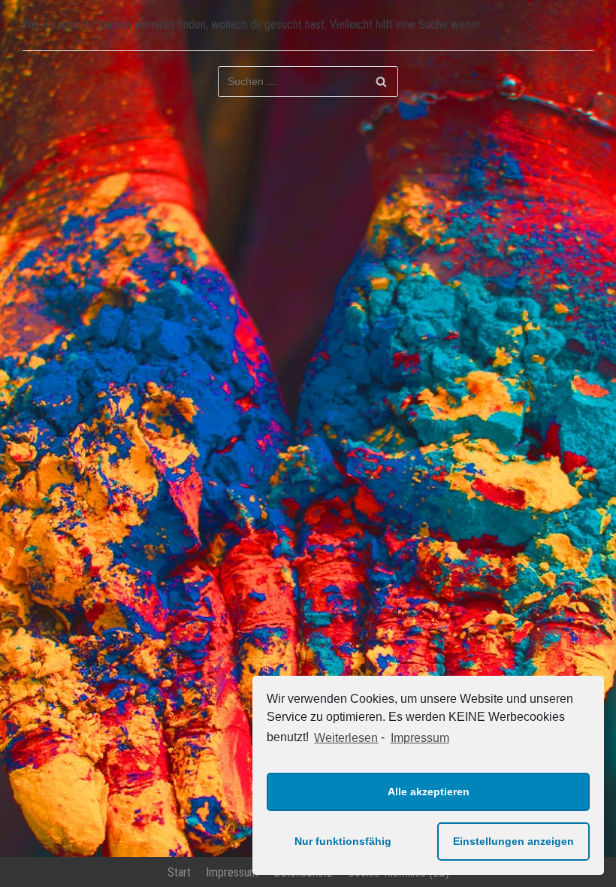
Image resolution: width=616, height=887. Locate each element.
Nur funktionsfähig (342, 841)
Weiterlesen (346, 737)
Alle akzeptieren (429, 792)
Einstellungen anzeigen (513, 841)
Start (179, 872)
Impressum (419, 737)
